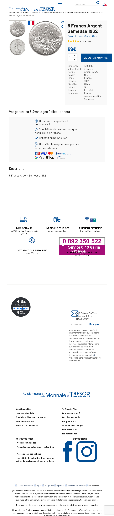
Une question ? (68, 421)
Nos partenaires (69, 433)
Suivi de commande (70, 417)
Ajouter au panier (96, 57)
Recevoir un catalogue (72, 425)
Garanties (90, 36)
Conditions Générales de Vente (31, 417)
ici (94, 355)
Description (75, 36)
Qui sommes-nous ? (70, 413)
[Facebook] (67, 461)
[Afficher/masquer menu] (60, 5)
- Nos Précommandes (26, 442)
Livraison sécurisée (25, 413)
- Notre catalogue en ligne (28, 454)
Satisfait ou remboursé (27, 425)
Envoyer (94, 324)
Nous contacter (69, 429)
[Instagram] (86, 461)
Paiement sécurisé (25, 421)
